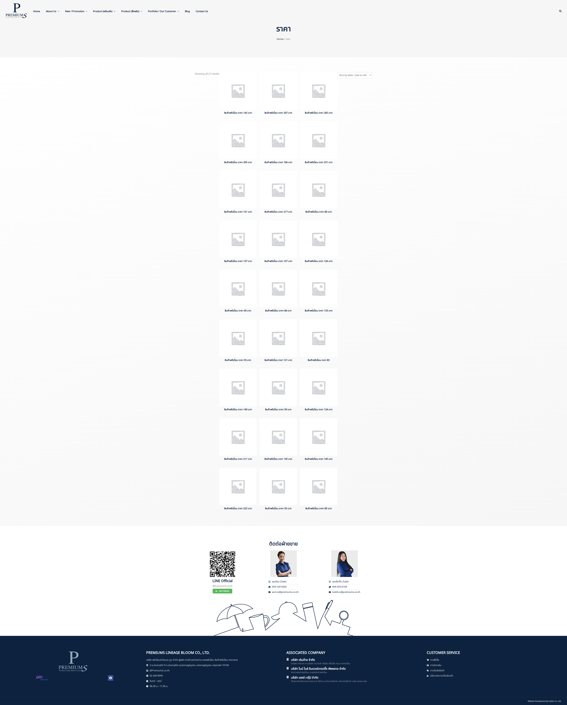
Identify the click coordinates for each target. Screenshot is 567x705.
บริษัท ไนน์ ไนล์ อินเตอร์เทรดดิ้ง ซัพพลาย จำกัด (318, 669)
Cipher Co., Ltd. (555, 701)
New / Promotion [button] (74, 11)
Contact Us (202, 11)
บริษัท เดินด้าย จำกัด (303, 660)
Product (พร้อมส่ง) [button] (102, 11)
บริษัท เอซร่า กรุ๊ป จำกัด (304, 677)
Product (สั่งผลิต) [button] (130, 11)
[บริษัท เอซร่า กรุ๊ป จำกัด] (287, 677)
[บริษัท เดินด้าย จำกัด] (287, 659)
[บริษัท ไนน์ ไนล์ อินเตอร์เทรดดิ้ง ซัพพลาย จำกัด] (287, 668)
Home (36, 11)
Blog (187, 11)
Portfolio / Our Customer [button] (162, 11)
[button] (57, 11)
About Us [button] (51, 11)
